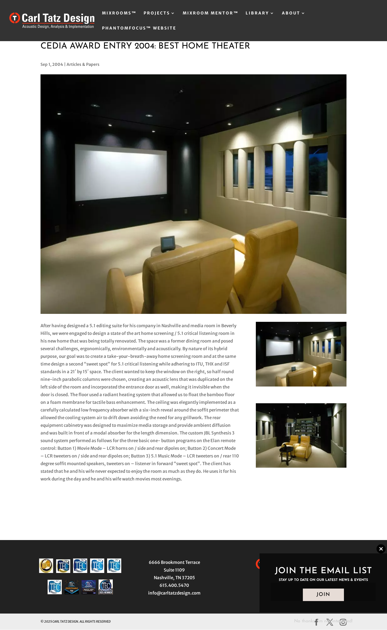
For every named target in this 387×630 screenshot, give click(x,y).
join (323, 594)
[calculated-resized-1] (301, 467)
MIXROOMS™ (119, 13)
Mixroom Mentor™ (211, 13)
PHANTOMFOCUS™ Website (139, 28)
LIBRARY (257, 13)
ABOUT (291, 13)
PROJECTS (157, 13)
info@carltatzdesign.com (174, 593)
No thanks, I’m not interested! (323, 621)
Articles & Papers (83, 64)
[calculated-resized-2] (301, 386)
